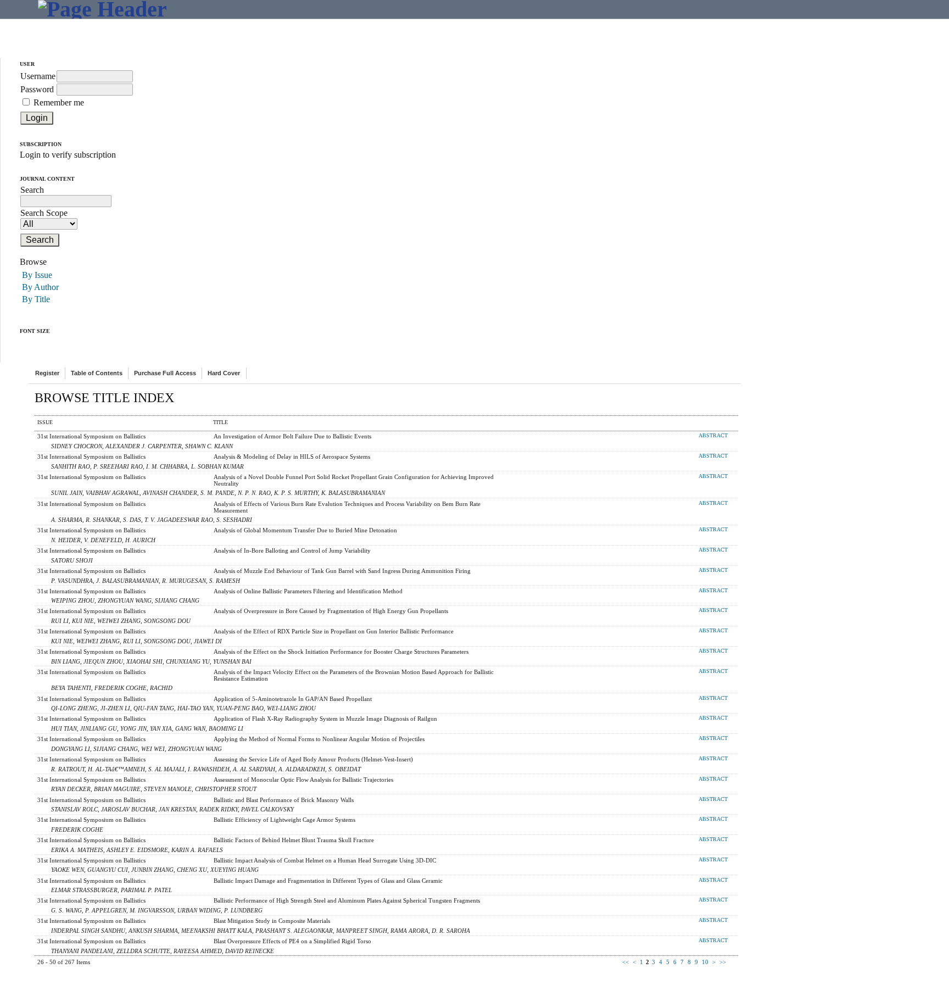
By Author (40, 287)
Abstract (713, 435)
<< (625, 962)
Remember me (59, 102)
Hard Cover (224, 373)
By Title (36, 299)
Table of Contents (96, 373)
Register (47, 373)
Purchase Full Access (165, 373)
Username (37, 76)
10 (705, 962)
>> (722, 962)
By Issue (37, 275)
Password (37, 89)
